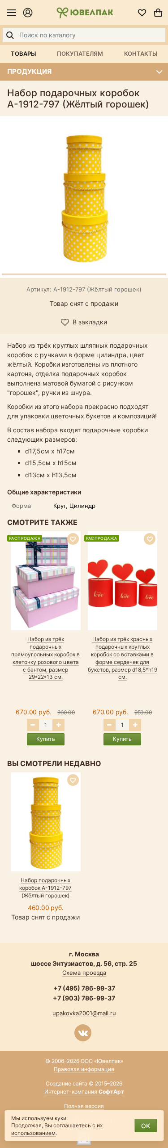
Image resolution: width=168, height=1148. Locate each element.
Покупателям (80, 53)
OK (145, 1126)
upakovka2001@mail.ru (84, 1013)
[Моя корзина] (158, 13)
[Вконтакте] (82, 1032)
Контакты (140, 53)
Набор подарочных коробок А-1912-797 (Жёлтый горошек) (45, 888)
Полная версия (84, 1106)
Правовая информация (84, 1069)
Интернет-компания (84, 1091)
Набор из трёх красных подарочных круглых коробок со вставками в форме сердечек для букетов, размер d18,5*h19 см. (122, 658)
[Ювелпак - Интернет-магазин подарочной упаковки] (84, 12)
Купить (45, 738)
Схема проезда (84, 972)
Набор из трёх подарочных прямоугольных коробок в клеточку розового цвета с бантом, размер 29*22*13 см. (45, 658)
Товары (23, 53)
